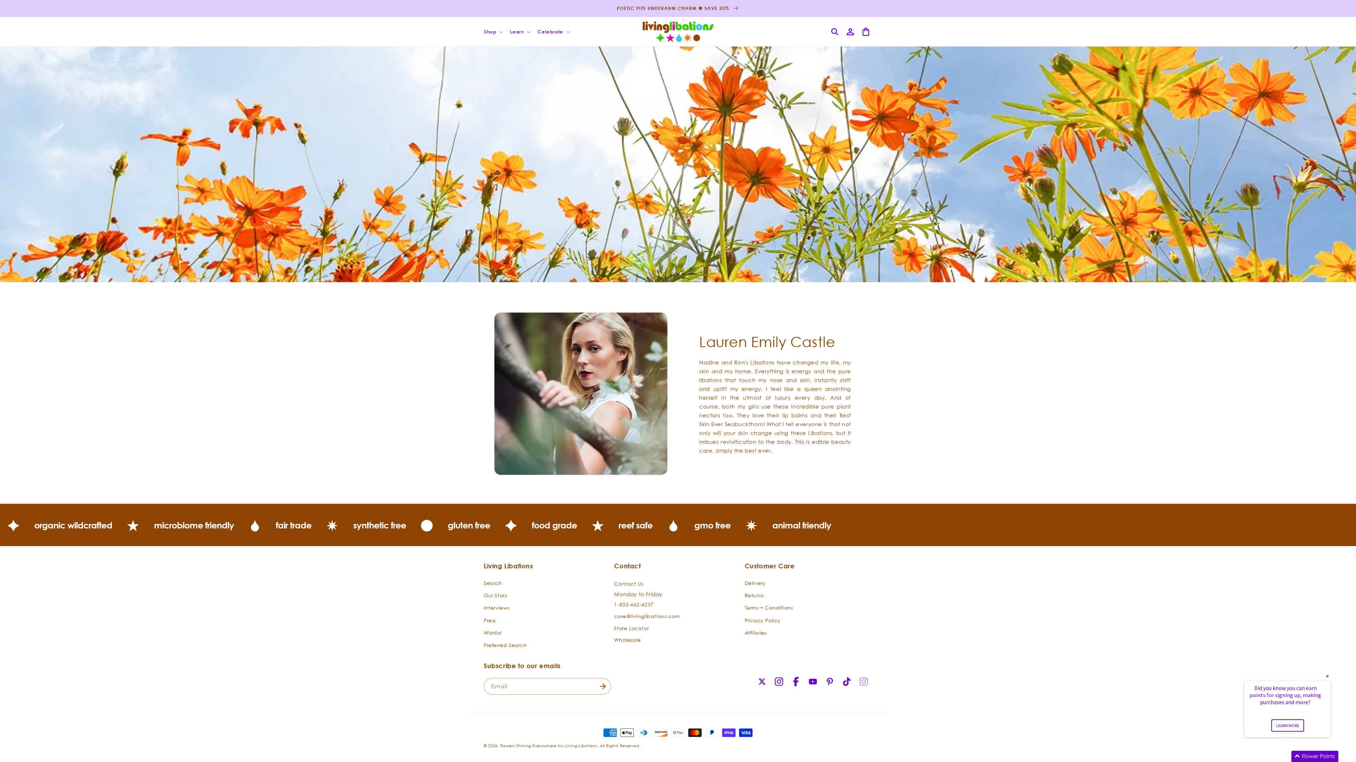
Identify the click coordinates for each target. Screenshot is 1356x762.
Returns (754, 595)
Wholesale (627, 640)
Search (493, 583)
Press (490, 620)
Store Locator (631, 628)
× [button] (1327, 676)
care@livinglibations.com (646, 616)
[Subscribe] (603, 686)
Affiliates (756, 633)
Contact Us (628, 584)
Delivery (755, 583)
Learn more (1287, 725)
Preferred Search (505, 645)
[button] (493, 31)
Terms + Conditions (769, 608)
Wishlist (493, 633)
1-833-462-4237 (633, 604)
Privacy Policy (763, 620)
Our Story (495, 595)
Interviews (497, 608)
